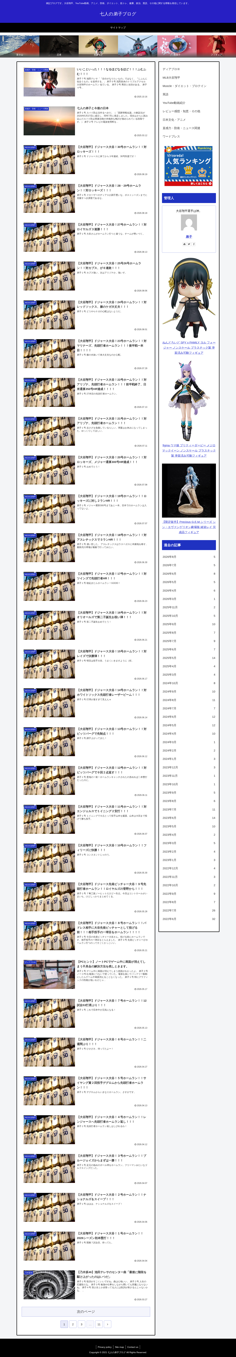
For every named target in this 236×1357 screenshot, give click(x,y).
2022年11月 (189, 876)
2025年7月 (189, 641)
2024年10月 (189, 683)
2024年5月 (189, 725)
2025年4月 (189, 666)
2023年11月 (189, 775)
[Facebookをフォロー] (193, 244)
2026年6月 (189, 573)
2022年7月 (189, 910)
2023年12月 (189, 767)
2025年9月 (189, 624)
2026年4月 (189, 590)
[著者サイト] (184, 244)
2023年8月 (189, 801)
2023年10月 (189, 784)
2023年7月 (189, 809)
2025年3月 (189, 674)
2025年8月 (189, 632)
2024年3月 (189, 742)
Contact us (132, 1347)
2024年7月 (189, 708)
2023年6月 (189, 817)
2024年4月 (189, 733)
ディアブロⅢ (171, 69)
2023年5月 (189, 826)
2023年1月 (189, 860)
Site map (119, 1347)
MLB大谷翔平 (171, 77)
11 (99, 1324)
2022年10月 (189, 885)
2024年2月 (189, 750)
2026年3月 (189, 599)
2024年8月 (189, 700)
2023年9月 (189, 792)
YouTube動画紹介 (174, 102)
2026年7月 (189, 565)
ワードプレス (171, 136)
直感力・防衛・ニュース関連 (181, 128)
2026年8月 (189, 556)
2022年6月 (189, 919)
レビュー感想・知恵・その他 (181, 111)
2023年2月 (189, 851)
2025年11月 (189, 607)
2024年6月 (189, 716)
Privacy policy (105, 1347)
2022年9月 (189, 893)
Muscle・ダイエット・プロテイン (184, 86)
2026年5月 (189, 582)
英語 (165, 94)
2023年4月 (189, 834)
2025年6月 (189, 649)
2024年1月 (189, 758)
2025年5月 (189, 658)
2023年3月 (189, 843)
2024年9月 (189, 691)
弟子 (189, 236)
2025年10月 (189, 615)
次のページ (86, 1312)
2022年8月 (189, 902)
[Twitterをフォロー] (189, 244)
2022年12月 (189, 868)
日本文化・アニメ (174, 119)
